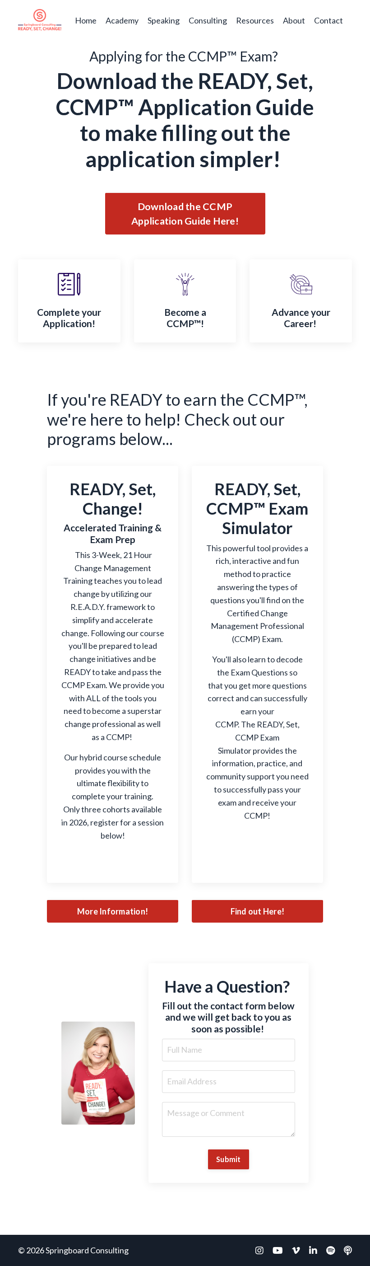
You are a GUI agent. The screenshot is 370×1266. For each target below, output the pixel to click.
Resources (255, 20)
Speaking (164, 20)
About (294, 20)
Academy (122, 20)
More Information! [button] (112, 911)
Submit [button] (228, 1159)
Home (86, 20)
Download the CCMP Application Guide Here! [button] (185, 214)
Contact (328, 20)
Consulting (208, 20)
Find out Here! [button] (258, 911)
